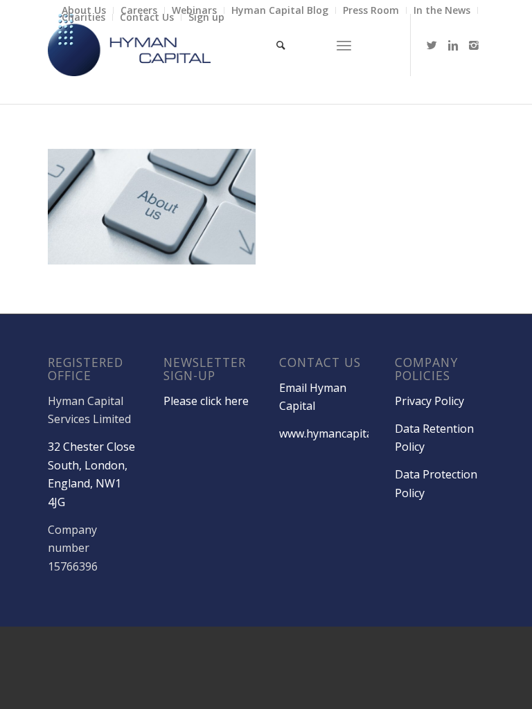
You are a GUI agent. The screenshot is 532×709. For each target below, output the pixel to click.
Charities (83, 17)
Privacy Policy (429, 401)
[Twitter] (432, 45)
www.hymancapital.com (339, 433)
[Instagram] (473, 45)
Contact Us (147, 17)
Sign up (206, 17)
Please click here (206, 401)
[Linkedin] (453, 45)
